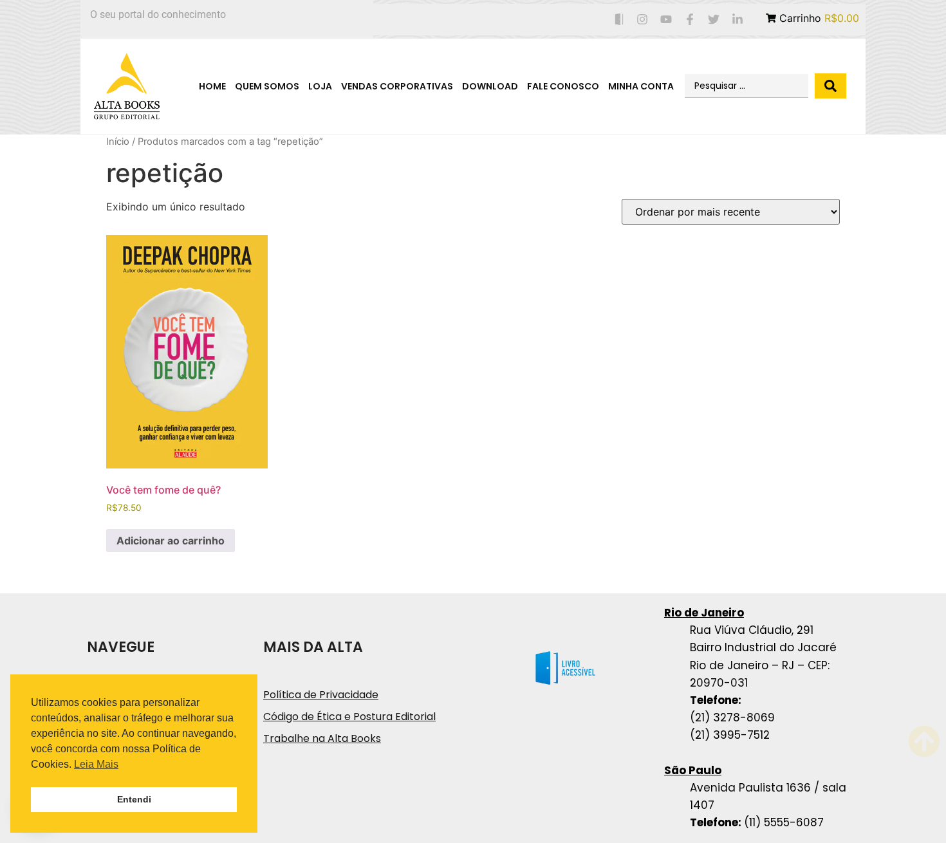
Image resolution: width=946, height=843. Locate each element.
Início (117, 141)
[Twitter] (713, 19)
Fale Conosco (563, 86)
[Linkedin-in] (737, 19)
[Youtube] (666, 19)
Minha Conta (641, 86)
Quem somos (267, 86)
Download (490, 86)
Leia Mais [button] (96, 764)
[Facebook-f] (690, 19)
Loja (320, 86)
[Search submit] (830, 85)
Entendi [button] (134, 799)
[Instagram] (642, 19)
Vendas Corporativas (397, 86)
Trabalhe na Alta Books (322, 738)
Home (212, 86)
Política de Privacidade (320, 694)
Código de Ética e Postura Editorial (349, 716)
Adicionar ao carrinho (170, 540)
